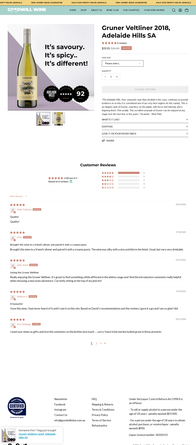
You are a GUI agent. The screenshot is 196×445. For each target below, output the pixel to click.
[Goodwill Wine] (27, 10)
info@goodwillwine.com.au (69, 420)
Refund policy (99, 425)
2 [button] (96, 343)
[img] (17, 204)
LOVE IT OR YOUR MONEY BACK (119, 133)
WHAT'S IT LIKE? (111, 119)
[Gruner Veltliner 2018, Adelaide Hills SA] (43, 119)
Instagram (60, 409)
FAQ (94, 399)
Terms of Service (101, 420)
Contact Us (60, 415)
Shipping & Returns (102, 404)
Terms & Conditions (103, 409)
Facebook (60, 404)
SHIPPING (107, 126)
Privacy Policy (100, 415)
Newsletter (60, 399)
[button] (174, 10)
